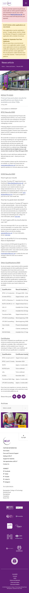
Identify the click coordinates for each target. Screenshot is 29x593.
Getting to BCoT (7, 456)
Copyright (15, 576)
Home (3, 66)
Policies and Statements (15, 580)
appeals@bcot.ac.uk (6, 233)
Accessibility (14, 574)
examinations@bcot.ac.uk (8, 165)
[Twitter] (19, 396)
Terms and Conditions (14, 584)
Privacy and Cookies (15, 582)
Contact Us (6, 464)
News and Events (10, 66)
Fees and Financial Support (10, 453)
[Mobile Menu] (26, 3)
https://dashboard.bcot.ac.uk (15, 183)
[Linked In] (24, 396)
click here (17, 216)
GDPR (15, 578)
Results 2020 (20, 66)
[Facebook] (14, 396)
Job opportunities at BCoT (10, 461)
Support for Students (8, 458)
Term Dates (6, 450)
